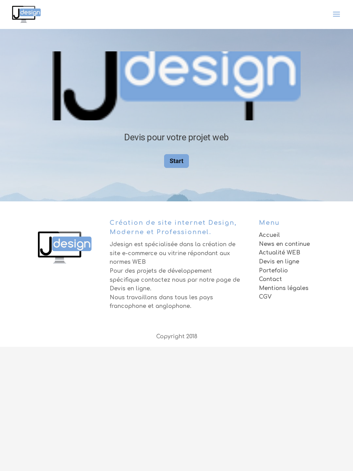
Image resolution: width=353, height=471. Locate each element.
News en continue (284, 244)
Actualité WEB (279, 253)
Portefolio (273, 271)
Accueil (269, 235)
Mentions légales (284, 288)
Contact (270, 279)
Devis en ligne (279, 262)
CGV (265, 297)
